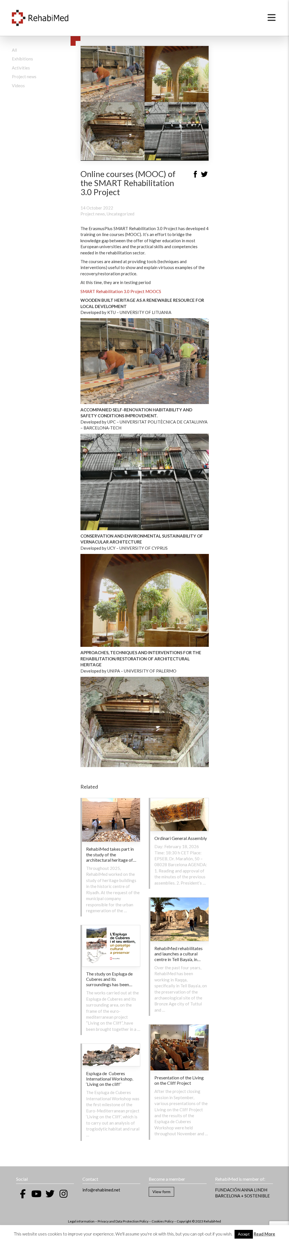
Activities (21, 67)
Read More (264, 1233)
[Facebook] (195, 175)
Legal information (81, 1221)
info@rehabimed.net (101, 1189)
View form (161, 1191)
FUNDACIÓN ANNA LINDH (241, 1189)
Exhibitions (22, 58)
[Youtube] (36, 1193)
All (14, 50)
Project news (24, 76)
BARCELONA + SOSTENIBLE (242, 1195)
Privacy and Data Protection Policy (123, 1221)
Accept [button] (243, 1234)
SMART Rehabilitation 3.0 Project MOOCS (120, 291)
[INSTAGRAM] (63, 1193)
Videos (18, 85)
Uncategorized (120, 213)
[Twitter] (204, 175)
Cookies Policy (163, 1221)
